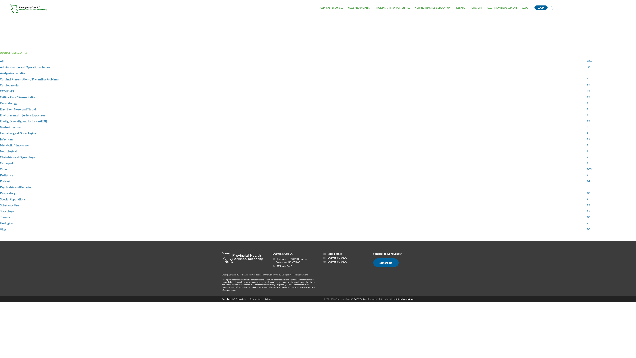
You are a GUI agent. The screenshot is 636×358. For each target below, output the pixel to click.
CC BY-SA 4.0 (360, 299)
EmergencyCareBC (337, 257)
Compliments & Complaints (234, 299)
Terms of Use (255, 299)
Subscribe (386, 263)
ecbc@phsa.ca (334, 253)
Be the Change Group (405, 299)
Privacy (268, 299)
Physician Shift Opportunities (392, 7)
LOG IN (541, 7)
